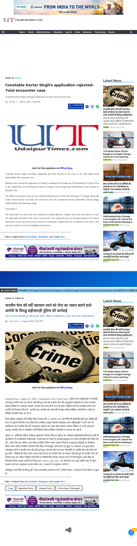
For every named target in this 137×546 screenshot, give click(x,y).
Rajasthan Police (25, 488)
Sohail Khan (14, 321)
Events (111, 32)
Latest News (112, 80)
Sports (68, 32)
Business (87, 32)
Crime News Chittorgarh (69, 488)
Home (8, 78)
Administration (43, 32)
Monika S (13, 102)
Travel (31, 32)
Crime (77, 32)
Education (58, 32)
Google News (59, 237)
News (22, 32)
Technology (100, 32)
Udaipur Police (45, 488)
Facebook (32, 237)
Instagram (43, 237)
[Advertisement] (68, 53)
